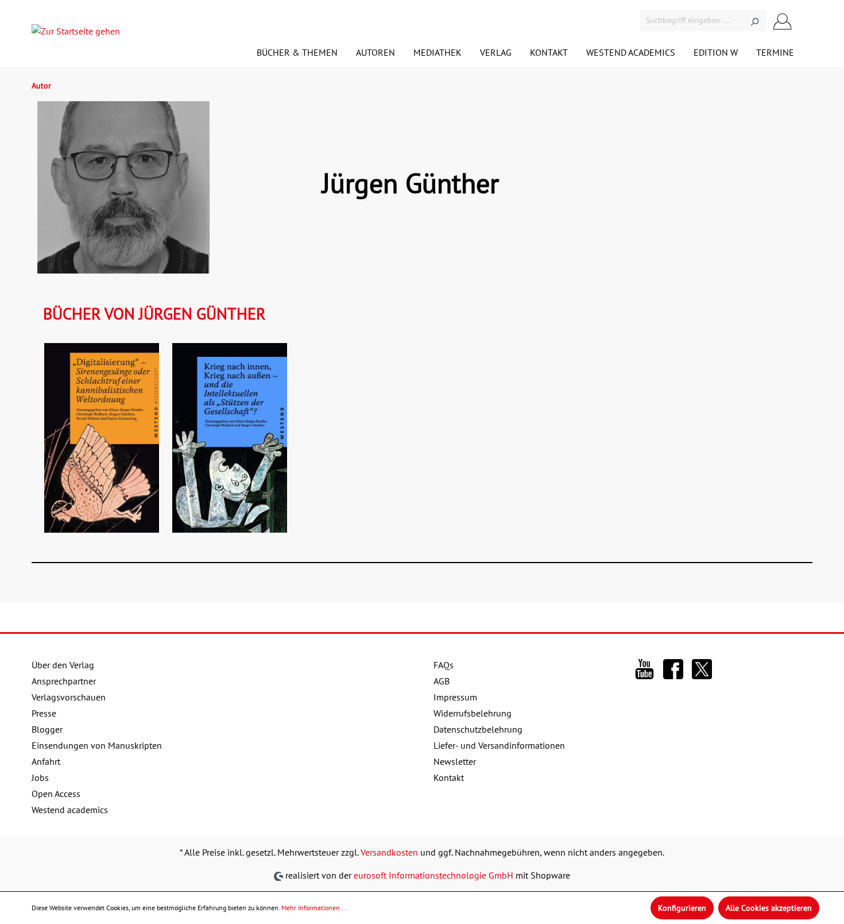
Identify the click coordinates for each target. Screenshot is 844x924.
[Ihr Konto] (782, 20)
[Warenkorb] (805, 22)
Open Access (56, 793)
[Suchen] (754, 20)
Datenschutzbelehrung (477, 729)
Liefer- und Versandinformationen (499, 745)
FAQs (443, 665)
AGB (441, 681)
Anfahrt (46, 761)
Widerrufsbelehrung (472, 713)
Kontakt (448, 777)
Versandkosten (389, 852)
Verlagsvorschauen (69, 697)
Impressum (455, 697)
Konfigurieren (682, 908)
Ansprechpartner (64, 681)
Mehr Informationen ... (314, 907)
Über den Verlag (63, 665)
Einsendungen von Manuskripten (97, 745)
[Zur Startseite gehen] (76, 33)
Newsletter (454, 761)
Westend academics (70, 809)
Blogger (47, 729)
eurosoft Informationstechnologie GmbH (433, 875)
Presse (44, 713)
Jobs (40, 777)
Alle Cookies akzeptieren (769, 908)
